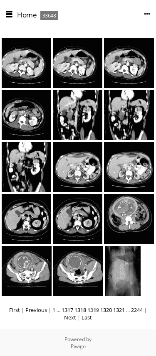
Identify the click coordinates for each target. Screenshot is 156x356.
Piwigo (78, 346)
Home (27, 15)
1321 (119, 310)
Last (87, 317)
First (14, 310)
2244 (137, 310)
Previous (36, 310)
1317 (67, 310)
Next (70, 317)
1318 (80, 310)
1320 (106, 310)
